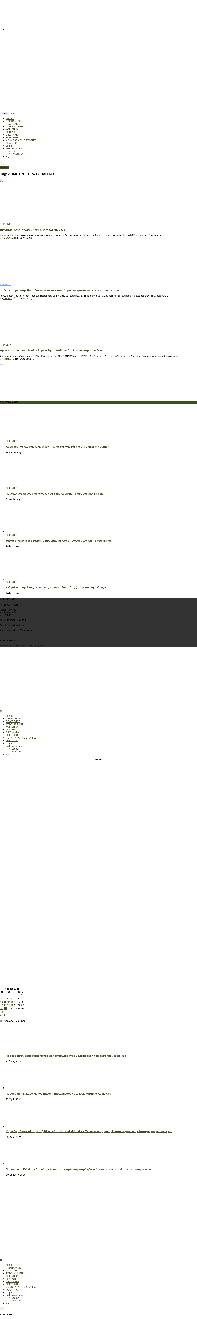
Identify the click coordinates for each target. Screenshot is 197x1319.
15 (19, 1002)
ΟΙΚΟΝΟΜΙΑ (12, 134)
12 (8, 1002)
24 (1, 1008)
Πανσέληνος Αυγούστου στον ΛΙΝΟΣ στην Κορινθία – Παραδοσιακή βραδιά (55, 493)
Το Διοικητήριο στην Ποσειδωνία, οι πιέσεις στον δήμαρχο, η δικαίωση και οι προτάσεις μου (59, 290)
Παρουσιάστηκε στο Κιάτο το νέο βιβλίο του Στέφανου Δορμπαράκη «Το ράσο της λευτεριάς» (66, 1056)
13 (12, 1002)
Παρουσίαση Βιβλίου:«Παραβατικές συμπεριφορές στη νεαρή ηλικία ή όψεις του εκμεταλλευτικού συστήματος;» (78, 1169)
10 (1, 1002)
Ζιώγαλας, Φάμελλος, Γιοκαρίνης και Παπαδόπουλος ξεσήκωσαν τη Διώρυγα (56, 587)
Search (4, 168)
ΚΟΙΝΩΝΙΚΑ (12, 129)
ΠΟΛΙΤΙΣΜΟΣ (13, 124)
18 (5, 1005)
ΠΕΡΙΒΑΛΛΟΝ (13, 121)
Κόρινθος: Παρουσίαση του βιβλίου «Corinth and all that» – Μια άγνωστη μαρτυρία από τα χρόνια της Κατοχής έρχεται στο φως (89, 1131)
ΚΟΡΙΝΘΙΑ (5, 345)
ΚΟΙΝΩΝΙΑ (5, 224)
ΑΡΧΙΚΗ (10, 118)
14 (15, 1002)
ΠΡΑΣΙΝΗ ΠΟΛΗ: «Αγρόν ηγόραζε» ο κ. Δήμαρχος (32, 229)
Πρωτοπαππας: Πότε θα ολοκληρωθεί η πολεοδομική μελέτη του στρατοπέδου (51, 350)
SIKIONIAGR (9, 238)
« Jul (2, 1015)
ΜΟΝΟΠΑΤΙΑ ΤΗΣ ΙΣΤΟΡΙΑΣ (21, 140)
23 (22, 1005)
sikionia (7, 298)
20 (12, 1005)
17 (1, 1005)
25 (5, 1008)
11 (5, 1002)
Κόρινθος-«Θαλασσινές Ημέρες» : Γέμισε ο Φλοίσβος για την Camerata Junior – (58, 446)
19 (8, 1005)
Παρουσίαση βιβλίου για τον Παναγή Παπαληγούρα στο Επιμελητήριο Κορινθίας (58, 1093)
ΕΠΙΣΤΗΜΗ (12, 137)
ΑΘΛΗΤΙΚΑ (12, 143)
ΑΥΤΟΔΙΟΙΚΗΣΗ (14, 126)
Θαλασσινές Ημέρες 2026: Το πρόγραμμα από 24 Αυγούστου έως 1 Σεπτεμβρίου (59, 540)
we (7, 156)
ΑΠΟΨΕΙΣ (11, 132)
